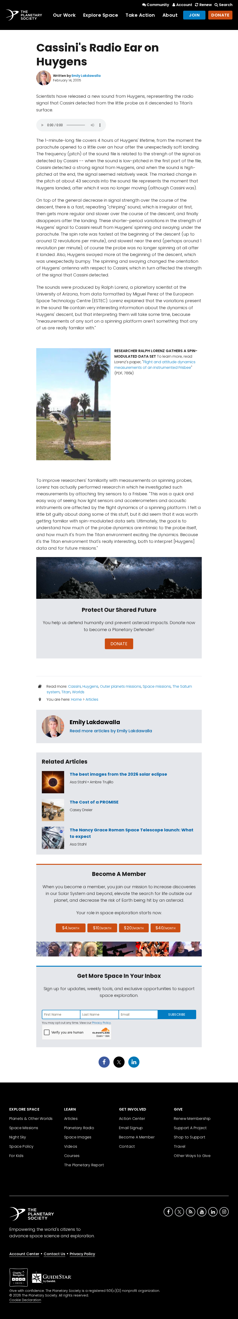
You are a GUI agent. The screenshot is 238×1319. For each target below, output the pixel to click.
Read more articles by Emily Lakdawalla (111, 731)
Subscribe (176, 1014)
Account (184, 4)
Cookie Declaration (25, 1300)
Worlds (78, 692)
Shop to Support (189, 1137)
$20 (134, 928)
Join (194, 15)
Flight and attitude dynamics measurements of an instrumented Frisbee (154, 364)
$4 (70, 928)
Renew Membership (192, 1118)
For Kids (16, 1155)
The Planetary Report (84, 1165)
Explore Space (100, 15)
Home (76, 699)
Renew (205, 4)
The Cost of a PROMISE (94, 802)
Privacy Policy (101, 1023)
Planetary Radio (79, 1128)
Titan (65, 692)
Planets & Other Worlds (31, 1118)
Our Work (64, 15)
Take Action (140, 15)
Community (158, 4)
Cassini (74, 686)
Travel (179, 1146)
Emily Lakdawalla (95, 722)
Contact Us (54, 1254)
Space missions (157, 686)
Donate (220, 15)
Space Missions (23, 1128)
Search (225, 4)
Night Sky (17, 1137)
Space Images (78, 1137)
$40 (165, 928)
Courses (72, 1155)
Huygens (90, 686)
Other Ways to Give (192, 1155)
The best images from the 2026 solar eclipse (118, 774)
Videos (70, 1146)
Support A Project (190, 1128)
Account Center (24, 1254)
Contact (127, 1146)
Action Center (132, 1118)
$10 (102, 928)
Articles (92, 699)
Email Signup (131, 1128)
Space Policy (21, 1146)
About (170, 15)
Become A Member (137, 1137)
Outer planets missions (120, 686)
